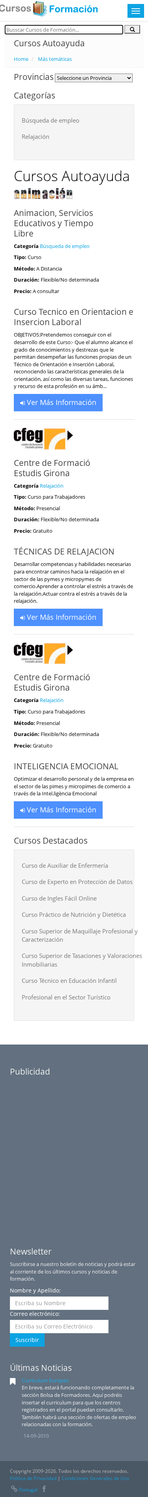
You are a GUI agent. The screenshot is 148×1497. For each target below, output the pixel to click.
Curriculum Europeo (45, 1380)
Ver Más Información (60, 402)
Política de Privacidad (33, 1478)
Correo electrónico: (35, 1313)
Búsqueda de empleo (65, 246)
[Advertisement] (74, 1155)
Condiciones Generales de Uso (95, 1478)
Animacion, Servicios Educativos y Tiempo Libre (54, 223)
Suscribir (27, 1340)
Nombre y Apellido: (35, 1290)
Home (21, 58)
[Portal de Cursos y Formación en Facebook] (44, 1489)
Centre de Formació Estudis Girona (52, 468)
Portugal (28, 1489)
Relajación (52, 485)
